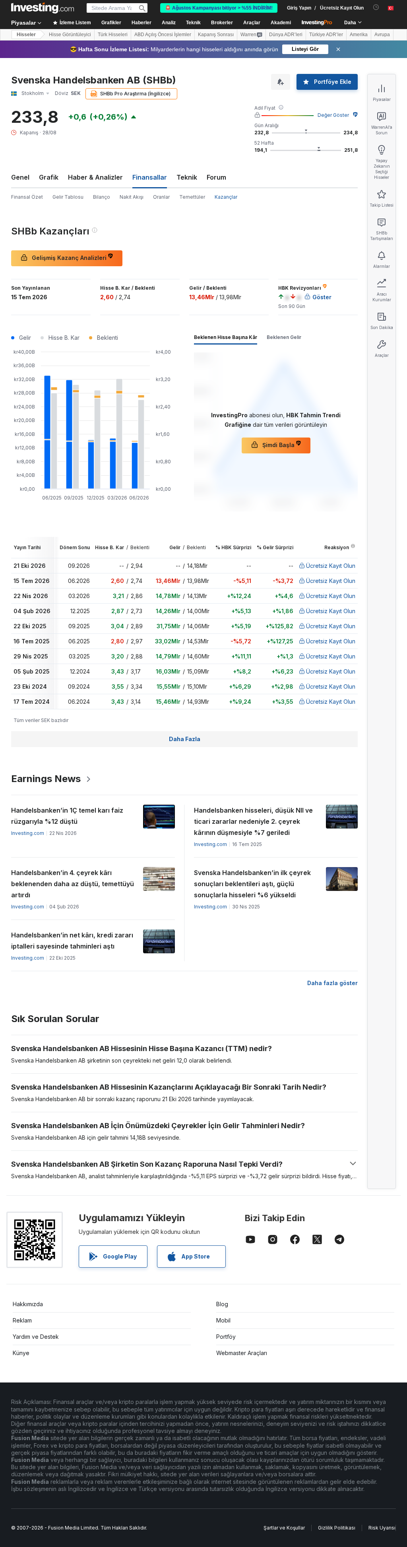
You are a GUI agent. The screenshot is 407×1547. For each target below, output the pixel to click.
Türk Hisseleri (113, 34)
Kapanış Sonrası (216, 34)
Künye (21, 1353)
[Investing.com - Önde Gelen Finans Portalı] (42, 8)
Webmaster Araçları (241, 1353)
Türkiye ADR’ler (326, 34)
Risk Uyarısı (381, 1528)
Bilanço (101, 197)
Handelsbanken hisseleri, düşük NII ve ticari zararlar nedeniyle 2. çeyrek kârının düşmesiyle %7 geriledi (253, 821)
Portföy (226, 1336)
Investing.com (27, 833)
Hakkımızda (28, 1304)
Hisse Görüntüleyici (70, 34)
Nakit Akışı (131, 197)
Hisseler (26, 34)
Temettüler (192, 197)
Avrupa (382, 34)
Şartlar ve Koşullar (284, 1528)
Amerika (359, 34)
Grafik (48, 177)
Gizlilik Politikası (336, 1528)
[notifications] (376, 7)
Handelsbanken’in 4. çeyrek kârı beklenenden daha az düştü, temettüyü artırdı (72, 884)
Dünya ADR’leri (285, 34)
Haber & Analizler (95, 177)
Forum (216, 177)
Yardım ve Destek (36, 1336)
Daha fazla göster (332, 983)
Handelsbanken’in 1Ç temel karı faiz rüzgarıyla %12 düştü (67, 815)
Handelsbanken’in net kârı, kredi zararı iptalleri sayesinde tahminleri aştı (72, 940)
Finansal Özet (27, 197)
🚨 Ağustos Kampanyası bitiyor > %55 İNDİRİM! (219, 8)
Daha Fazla (184, 739)
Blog (222, 1304)
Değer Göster (333, 115)
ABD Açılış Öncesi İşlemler (162, 34)
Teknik (186, 177)
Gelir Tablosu (67, 197)
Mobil (223, 1320)
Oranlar (161, 197)
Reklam (22, 1320)
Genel (20, 177)
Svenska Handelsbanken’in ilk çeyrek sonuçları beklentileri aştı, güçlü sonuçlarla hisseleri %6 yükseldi (252, 884)
